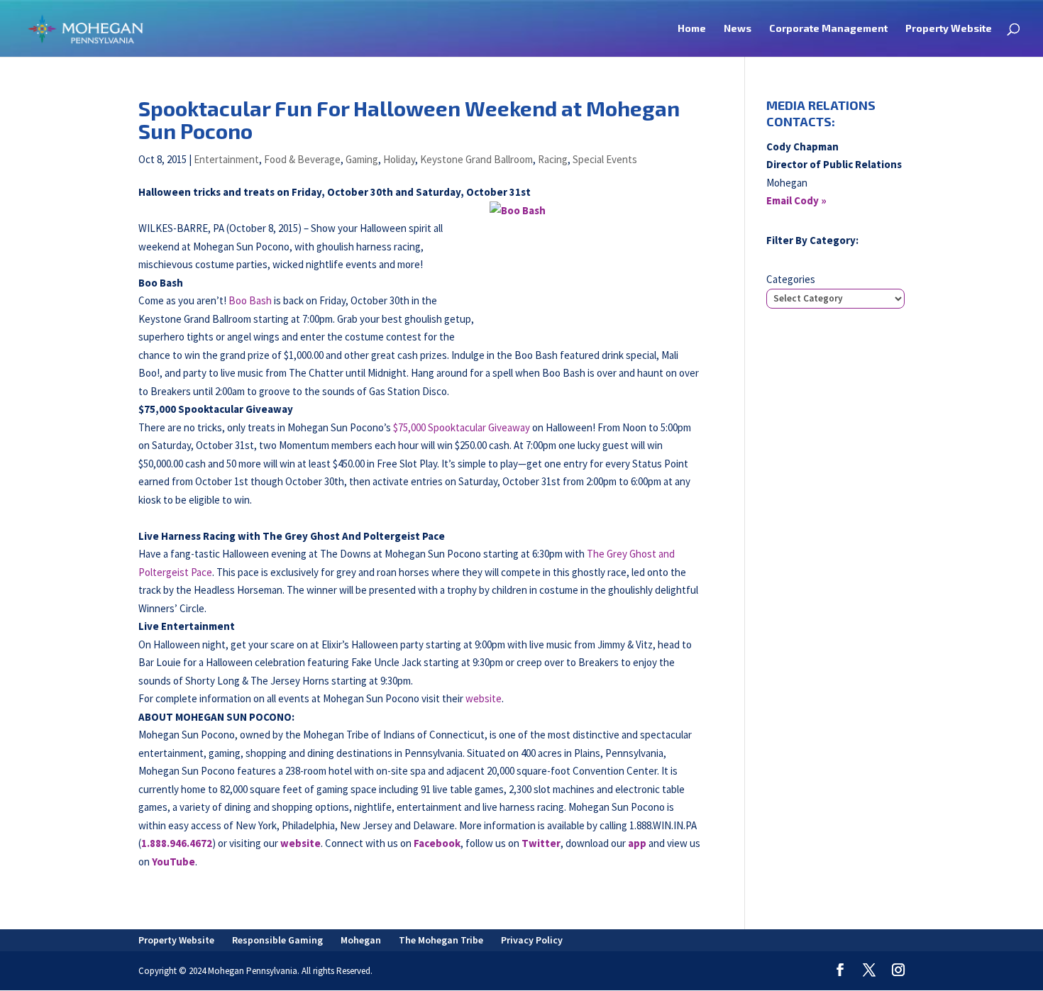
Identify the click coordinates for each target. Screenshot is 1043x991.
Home (692, 28)
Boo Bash (250, 300)
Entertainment (226, 159)
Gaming (362, 159)
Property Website (948, 28)
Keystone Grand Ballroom (476, 159)
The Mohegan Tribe (441, 940)
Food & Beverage (302, 159)
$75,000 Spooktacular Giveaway (461, 427)
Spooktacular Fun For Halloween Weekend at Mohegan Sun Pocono (409, 119)
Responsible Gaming (277, 940)
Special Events (605, 159)
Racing (553, 159)
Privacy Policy (532, 940)
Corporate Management (828, 28)
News (737, 28)
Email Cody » (796, 200)
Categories (790, 279)
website (483, 698)
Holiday (399, 159)
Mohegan (361, 940)
